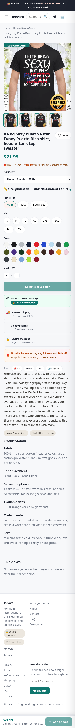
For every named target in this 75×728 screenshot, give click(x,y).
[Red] (36, 245)
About (33, 608)
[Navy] (29, 245)
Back (23, 204)
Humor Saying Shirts (24, 28)
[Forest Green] (21, 252)
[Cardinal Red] (36, 260)
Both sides (39, 204)
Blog (32, 619)
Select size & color (37, 286)
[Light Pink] (66, 252)
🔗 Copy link (54, 368)
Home (7, 28)
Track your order (40, 603)
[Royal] (44, 245)
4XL (9, 229)
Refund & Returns (14, 675)
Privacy (8, 665)
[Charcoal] (59, 245)
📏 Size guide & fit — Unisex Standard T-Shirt (36, 189)
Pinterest (9, 655)
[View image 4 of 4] (55, 120)
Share (29, 368)
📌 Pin (17, 368)
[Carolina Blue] (21, 260)
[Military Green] (6, 252)
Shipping (9, 680)
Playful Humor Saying (43, 433)
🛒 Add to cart (58, 722)
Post (40, 368)
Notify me (40, 690)
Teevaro (18, 16)
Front (10, 204)
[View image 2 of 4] (25, 120)
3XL (57, 220)
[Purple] (14, 252)
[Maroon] (51, 252)
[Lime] (29, 260)
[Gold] (59, 252)
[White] (6, 245)
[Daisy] (36, 252)
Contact (34, 614)
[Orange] (29, 252)
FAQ (6, 691)
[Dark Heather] (6, 260)
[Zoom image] (37, 77)
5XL (20, 229)
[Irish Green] (66, 245)
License (8, 696)
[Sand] (14, 260)
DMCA (7, 685)
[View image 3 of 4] (40, 120)
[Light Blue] (51, 245)
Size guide (36, 624)
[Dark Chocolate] (44, 252)
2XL (45, 220)
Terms (7, 670)
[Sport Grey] (21, 245)
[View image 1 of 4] (10, 120)
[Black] (14, 245)
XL (34, 220)
